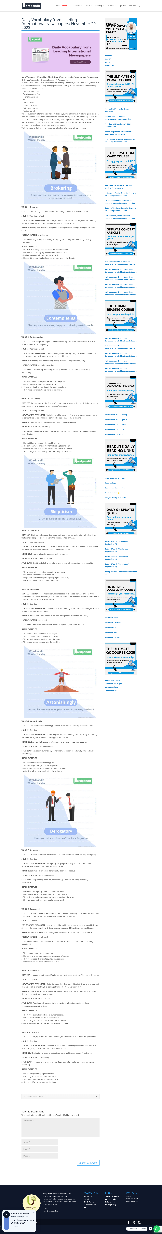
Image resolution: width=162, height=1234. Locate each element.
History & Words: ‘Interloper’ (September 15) (121, 573)
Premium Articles (111, 690)
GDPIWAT (108, 55)
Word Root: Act (111, 633)
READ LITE (108, 59)
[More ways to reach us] (150, 1228)
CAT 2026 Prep (75, 6)
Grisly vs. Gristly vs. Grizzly (115, 498)
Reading (98, 6)
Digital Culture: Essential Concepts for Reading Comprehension (120, 186)
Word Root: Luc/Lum (113, 623)
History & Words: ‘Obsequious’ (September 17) (116, 542)
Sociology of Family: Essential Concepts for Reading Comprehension (120, 194)
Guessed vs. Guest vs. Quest (116, 488)
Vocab (88, 6)
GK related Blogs (111, 687)
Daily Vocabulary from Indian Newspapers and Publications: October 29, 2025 (120, 369)
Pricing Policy (110, 1205)
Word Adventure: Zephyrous (116, 420)
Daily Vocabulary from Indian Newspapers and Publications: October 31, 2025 (120, 339)
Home (57, 6)
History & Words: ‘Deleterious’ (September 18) (116, 550)
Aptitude (122, 6)
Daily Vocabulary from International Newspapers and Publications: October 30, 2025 (120, 270)
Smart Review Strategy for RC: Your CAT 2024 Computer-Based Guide (120, 140)
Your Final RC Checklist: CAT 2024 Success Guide (117, 125)
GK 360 (107, 62)
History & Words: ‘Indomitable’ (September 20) (117, 557)
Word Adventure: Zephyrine (115, 424)
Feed (65, 6)
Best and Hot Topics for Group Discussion (117, 110)
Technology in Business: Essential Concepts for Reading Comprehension (120, 201)
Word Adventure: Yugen (114, 434)
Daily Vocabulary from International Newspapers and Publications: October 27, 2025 (120, 285)
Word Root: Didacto (112, 637)
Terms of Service (112, 1196)
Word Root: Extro (111, 618)
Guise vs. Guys (110, 483)
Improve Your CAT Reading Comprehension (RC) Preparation (118, 117)
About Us (132, 6)
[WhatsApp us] (156, 1228)
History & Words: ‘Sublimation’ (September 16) (116, 565)
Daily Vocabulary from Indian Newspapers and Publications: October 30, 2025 (120, 347)
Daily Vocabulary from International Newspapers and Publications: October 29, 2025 (120, 293)
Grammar (110, 6)
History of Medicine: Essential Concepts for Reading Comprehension (120, 209)
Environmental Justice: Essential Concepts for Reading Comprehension (120, 217)
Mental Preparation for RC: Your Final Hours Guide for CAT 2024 (119, 133)
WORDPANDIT (110, 66)
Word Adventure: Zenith (114, 429)
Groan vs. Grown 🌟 (112, 493)
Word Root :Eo (110, 628)
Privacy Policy (111, 1199)
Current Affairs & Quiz (113, 684)
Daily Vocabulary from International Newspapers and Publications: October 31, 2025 (120, 263)
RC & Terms (89, 1202)
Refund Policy (110, 1202)
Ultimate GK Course (112, 680)
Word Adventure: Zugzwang (116, 415)
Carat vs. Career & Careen (115, 478)
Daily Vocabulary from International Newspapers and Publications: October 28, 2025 (120, 278)
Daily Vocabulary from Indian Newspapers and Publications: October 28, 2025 (120, 354)
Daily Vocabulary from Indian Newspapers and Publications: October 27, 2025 (120, 362)
